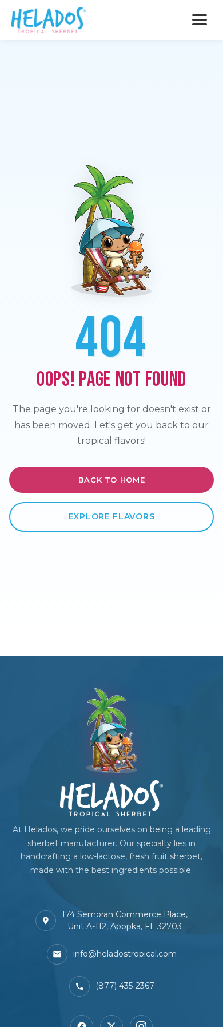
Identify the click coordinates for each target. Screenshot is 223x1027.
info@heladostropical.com (125, 954)
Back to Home (111, 479)
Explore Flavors (112, 516)
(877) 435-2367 (124, 986)
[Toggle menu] (200, 20)
